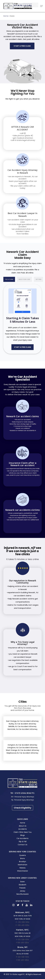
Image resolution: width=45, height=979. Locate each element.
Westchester (22, 871)
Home (5, 16)
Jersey (22, 891)
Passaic (22, 888)
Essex (22, 881)
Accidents (22, 829)
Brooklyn (22, 861)
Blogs (22, 835)
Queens (22, 855)
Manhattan (22, 864)
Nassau (23, 868)
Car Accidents (22, 838)
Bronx (22, 858)
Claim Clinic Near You (23, 832)
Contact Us (22, 844)
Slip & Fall (22, 841)
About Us (22, 826)
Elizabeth (22, 884)
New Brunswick (22, 894)
